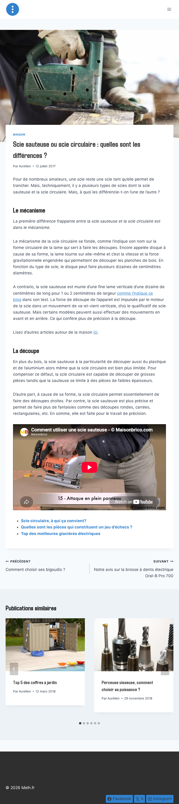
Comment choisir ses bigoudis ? (35, 565)
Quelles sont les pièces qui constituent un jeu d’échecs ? (76, 527)
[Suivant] (165, 669)
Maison (19, 134)
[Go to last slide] (14, 669)
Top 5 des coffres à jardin (35, 682)
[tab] (80, 723)
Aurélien (25, 166)
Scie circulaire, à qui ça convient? (53, 520)
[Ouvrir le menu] (169, 9)
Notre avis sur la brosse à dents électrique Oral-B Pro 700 (133, 568)
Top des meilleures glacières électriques (60, 533)
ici (95, 332)
